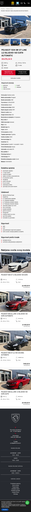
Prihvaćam (5, 509)
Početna (3, 8)
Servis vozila (15, 485)
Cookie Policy (15, 492)
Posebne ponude (15, 490)
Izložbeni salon (15, 489)
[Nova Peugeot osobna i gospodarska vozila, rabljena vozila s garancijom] (2, 3)
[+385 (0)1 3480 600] (25, 3)
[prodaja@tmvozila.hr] (22, 3)
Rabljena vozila (9, 8)
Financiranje (15, 487)
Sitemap (15, 494)
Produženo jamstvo (15, 483)
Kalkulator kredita (15, 78)
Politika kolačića (5, 507)
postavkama (23, 505)
